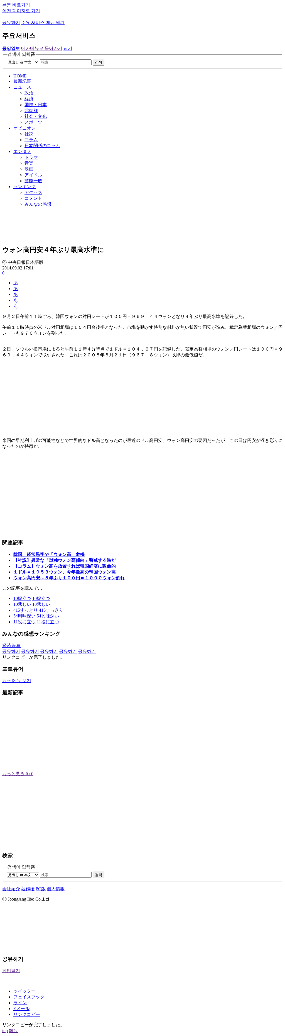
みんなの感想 (37, 204)
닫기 (67, 48)
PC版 (41, 888)
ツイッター (24, 991)
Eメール (21, 1008)
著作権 (28, 888)
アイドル (33, 174)
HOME (20, 76)
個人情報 (56, 888)
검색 (98, 62)
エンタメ (22, 151)
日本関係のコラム (42, 145)
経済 (28, 98)
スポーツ (33, 122)
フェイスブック (29, 996)
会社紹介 (11, 888)
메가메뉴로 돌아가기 (41, 48)
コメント (33, 198)
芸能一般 (33, 180)
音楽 (28, 163)
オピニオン (24, 128)
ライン (20, 1002)
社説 (28, 134)
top (5, 1030)
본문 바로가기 (16, 5)
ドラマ (31, 157)
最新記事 (22, 81)
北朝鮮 (31, 110)
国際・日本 (35, 104)
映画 (28, 169)
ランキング (24, 186)
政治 (28, 93)
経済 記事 (11, 645)
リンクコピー (26, 1014)
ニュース (22, 87)
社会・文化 (35, 116)
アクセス (33, 192)
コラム (31, 139)
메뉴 (13, 1030)
